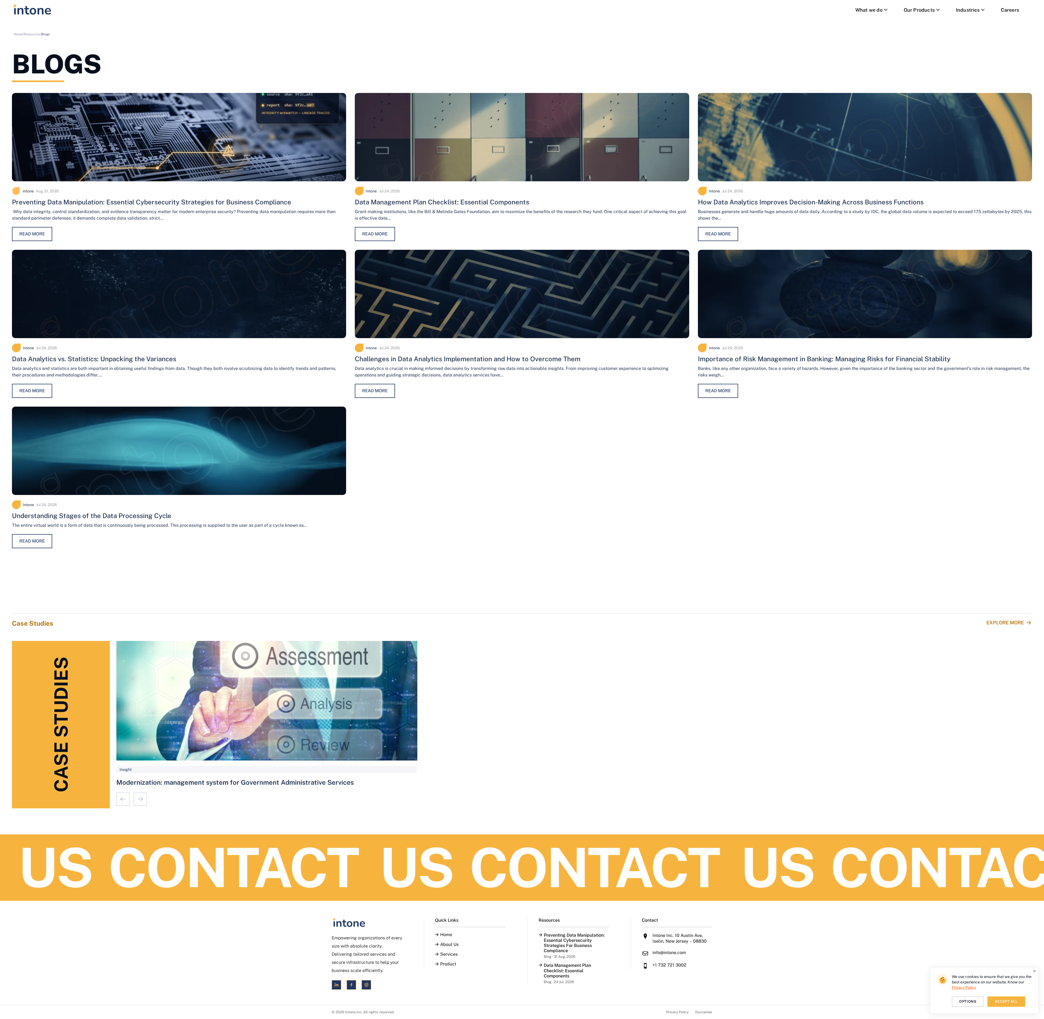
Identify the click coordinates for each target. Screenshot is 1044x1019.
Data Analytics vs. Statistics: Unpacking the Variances (94, 359)
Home (446, 935)
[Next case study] (140, 799)
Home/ (19, 34)
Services (449, 954)
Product (448, 964)
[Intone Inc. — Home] (367, 922)
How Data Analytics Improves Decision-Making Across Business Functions (811, 202)
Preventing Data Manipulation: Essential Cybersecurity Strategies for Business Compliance (151, 202)
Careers (1010, 10)
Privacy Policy (677, 1012)
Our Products (919, 10)
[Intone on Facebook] (351, 985)
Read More (32, 233)
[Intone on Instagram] (366, 985)
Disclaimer (703, 1012)
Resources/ (32, 34)
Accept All (1006, 1001)
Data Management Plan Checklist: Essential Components (442, 202)
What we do (869, 10)
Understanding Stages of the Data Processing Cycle (91, 515)
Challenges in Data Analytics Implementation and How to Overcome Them (467, 359)
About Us (449, 944)
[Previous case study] (122, 799)
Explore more (1005, 622)
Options (968, 1001)
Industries (968, 10)
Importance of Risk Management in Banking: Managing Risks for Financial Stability (824, 359)
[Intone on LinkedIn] (336, 985)
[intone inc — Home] (32, 9)
